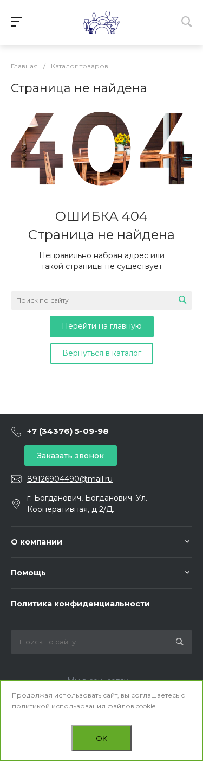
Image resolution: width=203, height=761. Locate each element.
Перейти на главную (102, 326)
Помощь (28, 573)
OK (101, 738)
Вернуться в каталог (101, 353)
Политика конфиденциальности (80, 604)
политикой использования (59, 706)
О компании (36, 542)
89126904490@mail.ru (70, 479)
